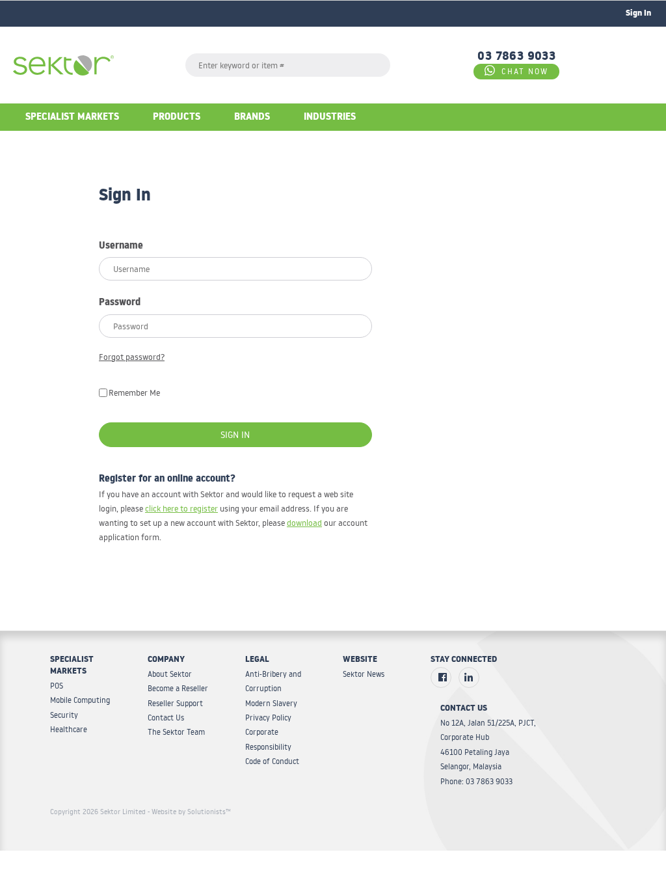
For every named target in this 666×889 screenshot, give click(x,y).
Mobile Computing (80, 700)
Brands (252, 118)
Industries (330, 118)
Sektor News (363, 674)
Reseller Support (175, 703)
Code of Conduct (272, 761)
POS (56, 686)
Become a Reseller (178, 688)
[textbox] (287, 65)
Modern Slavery (271, 703)
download (304, 522)
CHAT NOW (524, 71)
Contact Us (166, 717)
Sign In (235, 435)
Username (121, 247)
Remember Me (134, 392)
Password (119, 304)
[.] (441, 677)
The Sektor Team (176, 732)
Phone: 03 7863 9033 (476, 781)
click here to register (181, 508)
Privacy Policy (268, 717)
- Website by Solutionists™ (189, 811)
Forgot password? (132, 356)
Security (64, 715)
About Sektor (170, 674)
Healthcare (68, 729)
